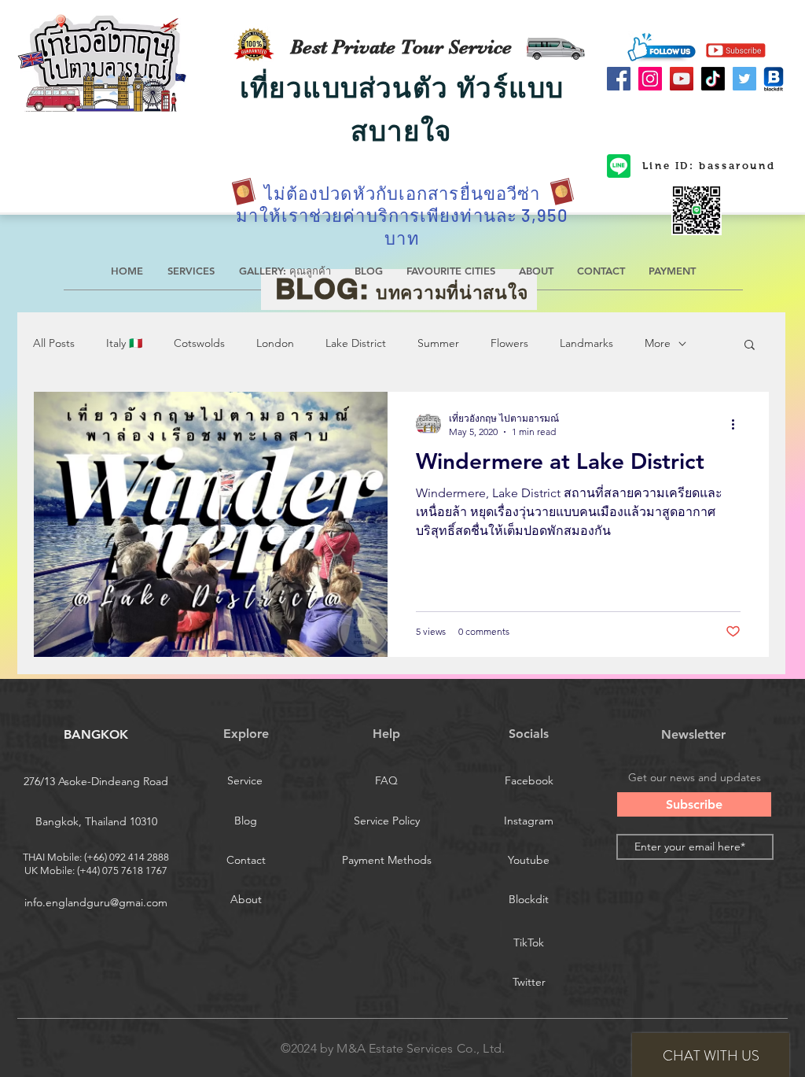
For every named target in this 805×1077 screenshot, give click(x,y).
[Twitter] (744, 78)
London (275, 343)
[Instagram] (650, 78)
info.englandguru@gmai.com (95, 902)
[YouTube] (681, 78)
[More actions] (738, 424)
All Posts (54, 343)
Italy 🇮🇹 (124, 343)
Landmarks (586, 343)
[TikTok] (713, 78)
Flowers (509, 343)
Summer (438, 343)
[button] (749, 345)
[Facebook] (618, 78)
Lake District (355, 343)
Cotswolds (199, 343)
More (658, 343)
